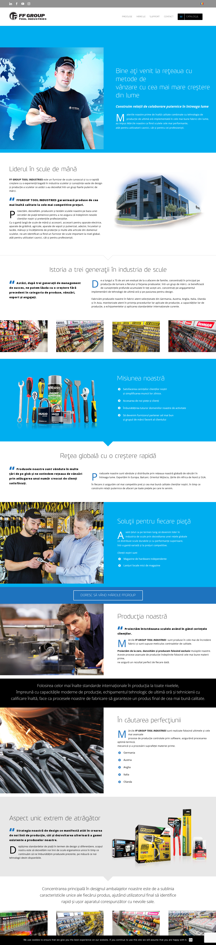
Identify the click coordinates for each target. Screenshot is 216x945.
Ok (190, 939)
